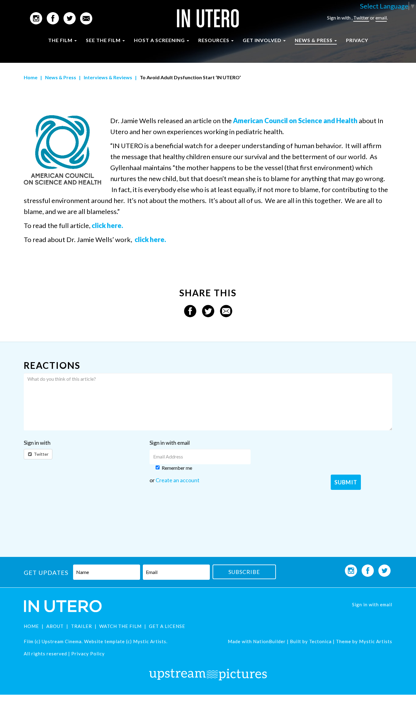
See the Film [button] (104, 40)
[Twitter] (208, 310)
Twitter (361, 17)
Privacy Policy (88, 653)
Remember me (177, 468)
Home (30, 77)
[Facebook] (190, 310)
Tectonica (320, 641)
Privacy (357, 40)
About (55, 626)
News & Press (60, 77)
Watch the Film (120, 626)
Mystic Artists (375, 641)
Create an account (177, 480)
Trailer (81, 626)
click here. (107, 225)
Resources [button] (214, 40)
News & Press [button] (314, 40)
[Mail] (226, 310)
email (381, 17)
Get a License (167, 626)
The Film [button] (61, 40)
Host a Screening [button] (160, 40)
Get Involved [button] (263, 40)
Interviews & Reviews (108, 77)
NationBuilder (269, 641)
